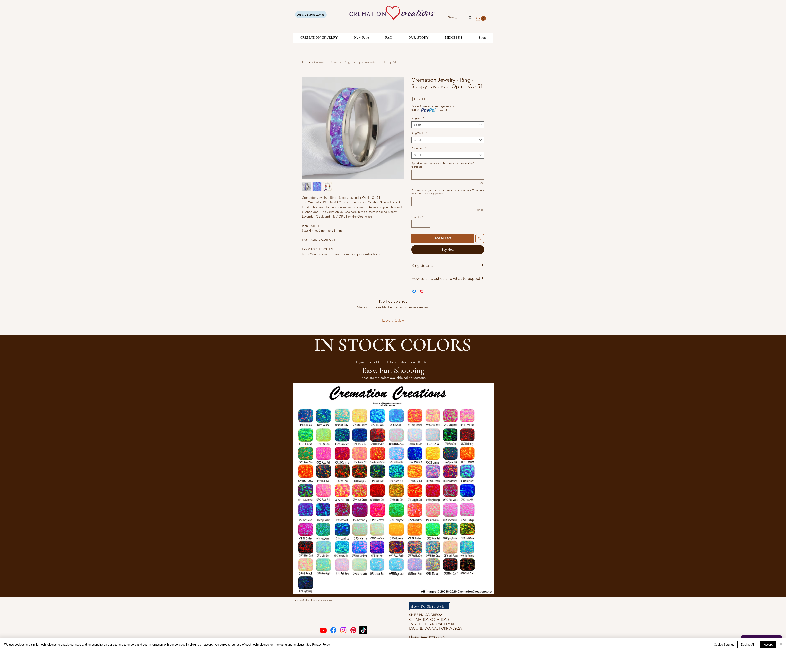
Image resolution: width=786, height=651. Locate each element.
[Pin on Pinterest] (421, 291)
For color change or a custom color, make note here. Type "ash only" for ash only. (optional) (447, 192)
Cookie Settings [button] (724, 644)
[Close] (781, 644)
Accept (768, 644)
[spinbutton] (421, 223)
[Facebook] (333, 630)
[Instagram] (343, 630)
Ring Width (419, 133)
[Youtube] (323, 630)
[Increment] (427, 223)
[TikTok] (363, 630)
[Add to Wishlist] (479, 238)
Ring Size (417, 118)
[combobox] (447, 124)
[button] (481, 18)
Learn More (443, 110)
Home (306, 62)
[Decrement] (414, 223)
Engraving (418, 148)
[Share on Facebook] (414, 291)
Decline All (747, 644)
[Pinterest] (353, 630)
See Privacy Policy (318, 644)
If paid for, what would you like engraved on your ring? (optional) (442, 165)
